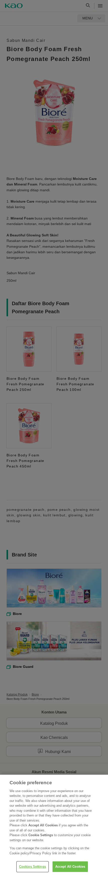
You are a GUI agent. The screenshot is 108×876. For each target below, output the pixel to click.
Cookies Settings (32, 866)
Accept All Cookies (70, 866)
